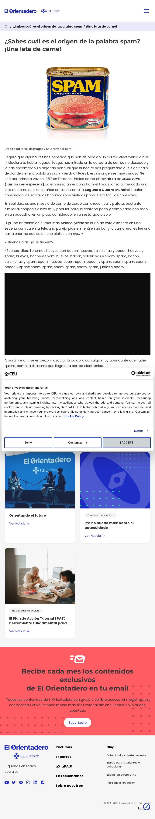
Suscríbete (77, 722)
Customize (75, 442)
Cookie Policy (74, 416)
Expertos (63, 756)
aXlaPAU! (64, 766)
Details (138, 430)
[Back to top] (146, 807)
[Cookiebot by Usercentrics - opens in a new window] (134, 374)
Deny (28, 442)
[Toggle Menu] (146, 11)
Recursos (64, 747)
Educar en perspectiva (121, 775)
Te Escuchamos (70, 776)
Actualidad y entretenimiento (126, 755)
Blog (111, 747)
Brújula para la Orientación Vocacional (124, 764)
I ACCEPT (126, 442)
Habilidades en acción (121, 783)
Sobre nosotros (69, 785)
